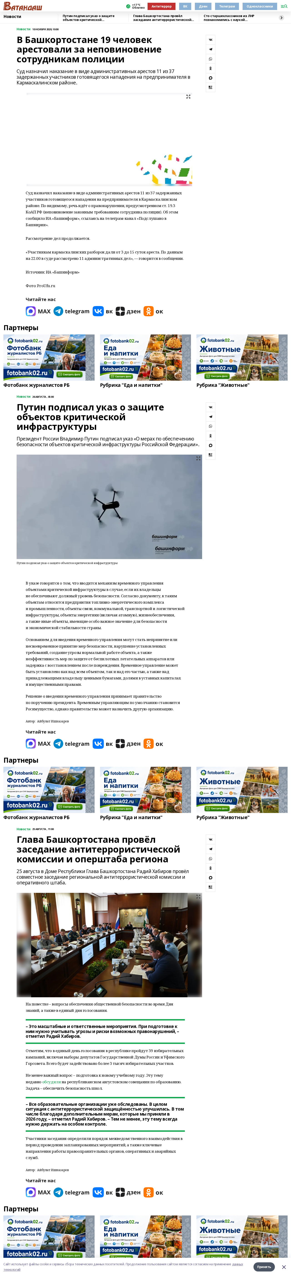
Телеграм (227, 6)
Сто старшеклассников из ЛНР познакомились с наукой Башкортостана (229, 18)
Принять (264, 1267)
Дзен (203, 6)
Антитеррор (162, 6)
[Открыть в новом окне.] (38, 311)
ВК (185, 6)
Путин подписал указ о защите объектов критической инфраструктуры (88, 18)
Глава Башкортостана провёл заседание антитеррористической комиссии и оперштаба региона (162, 18)
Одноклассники (260, 6)
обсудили (51, 1081)
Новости (12, 16)
